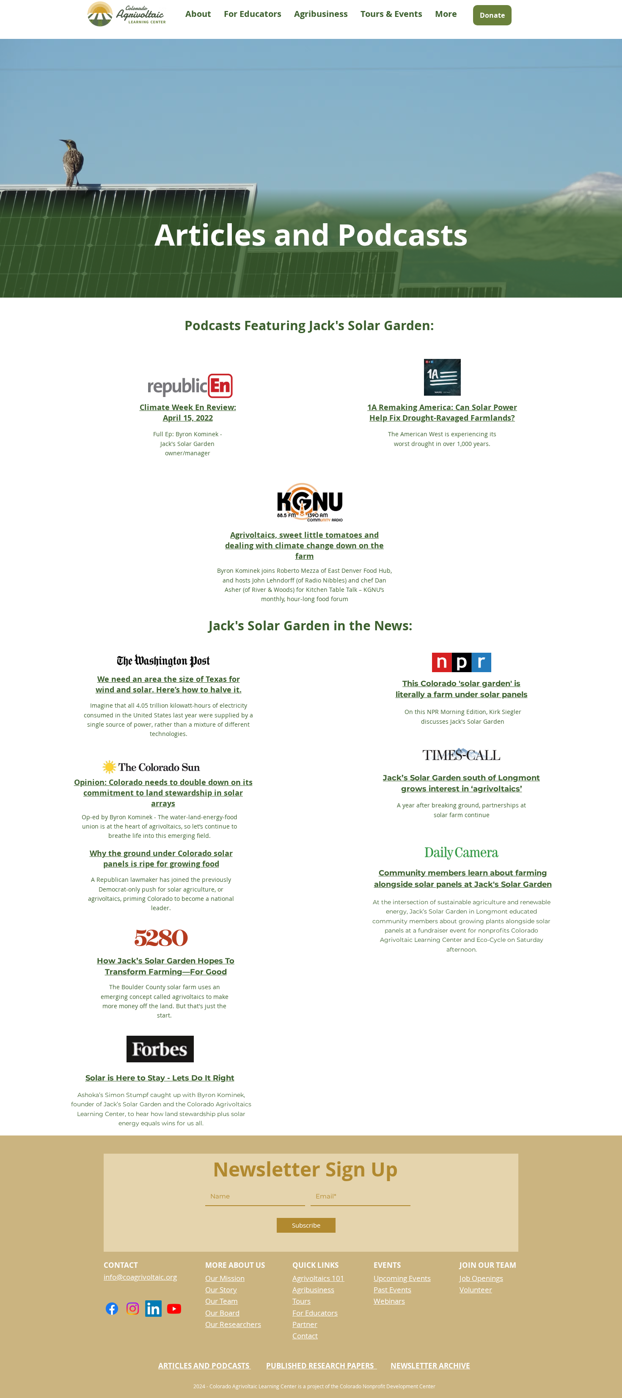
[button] (198, 14)
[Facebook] (112, 1308)
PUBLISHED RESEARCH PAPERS (321, 1366)
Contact (305, 1336)
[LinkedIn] (153, 1308)
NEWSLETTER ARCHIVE (430, 1366)
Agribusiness (313, 1289)
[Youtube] (174, 1308)
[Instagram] (132, 1308)
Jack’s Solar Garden (132, 1104)
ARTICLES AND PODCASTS (204, 1366)
